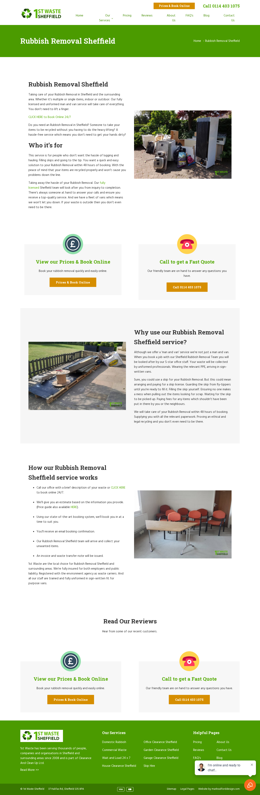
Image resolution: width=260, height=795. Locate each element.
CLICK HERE (118, 487)
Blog (206, 15)
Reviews (147, 15)
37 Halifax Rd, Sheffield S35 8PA (66, 789)
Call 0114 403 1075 (221, 6)
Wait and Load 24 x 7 (116, 758)
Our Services (104, 18)
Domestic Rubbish (114, 742)
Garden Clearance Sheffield (161, 750)
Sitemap (171, 789)
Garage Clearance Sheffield (161, 758)
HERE (74, 507)
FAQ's (189, 15)
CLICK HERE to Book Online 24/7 (49, 117)
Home (79, 15)
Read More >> (29, 770)
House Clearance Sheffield (119, 766)
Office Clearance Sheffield (160, 742)
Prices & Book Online (174, 6)
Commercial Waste (114, 750)
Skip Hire (149, 766)
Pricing (127, 15)
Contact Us (229, 18)
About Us (171, 18)
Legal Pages (187, 789)
